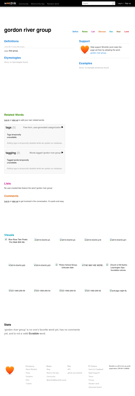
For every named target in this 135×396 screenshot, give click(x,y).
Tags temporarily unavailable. (14, 135)
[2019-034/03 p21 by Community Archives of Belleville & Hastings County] (118, 239)
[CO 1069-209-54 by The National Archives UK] (42, 290)
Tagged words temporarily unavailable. (18, 161)
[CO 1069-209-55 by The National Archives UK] (17, 290)
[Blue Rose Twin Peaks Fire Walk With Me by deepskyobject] (17, 240)
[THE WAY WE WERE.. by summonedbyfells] (93, 264)
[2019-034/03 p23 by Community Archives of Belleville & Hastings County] (42, 264)
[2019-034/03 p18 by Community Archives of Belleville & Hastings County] (93, 239)
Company (29, 366)
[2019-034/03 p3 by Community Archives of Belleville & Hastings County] (42, 239)
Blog (48, 369)
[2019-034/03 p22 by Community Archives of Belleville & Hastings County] (17, 264)
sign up (15, 120)
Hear (119, 31)
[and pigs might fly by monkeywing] (118, 290)
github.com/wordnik (75, 373)
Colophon (29, 376)
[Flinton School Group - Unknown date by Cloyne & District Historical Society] (67, 265)
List (93, 31)
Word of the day (37, 3)
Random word (53, 3)
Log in (6, 120)
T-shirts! (29, 383)
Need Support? (94, 373)
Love (126, 31)
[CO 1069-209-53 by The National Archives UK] (67, 290)
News (49, 366)
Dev (69, 366)
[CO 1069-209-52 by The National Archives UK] (93, 290)
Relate (85, 31)
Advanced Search (95, 387)
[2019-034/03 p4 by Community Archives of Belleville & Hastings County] (67, 239)
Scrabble (34, 333)
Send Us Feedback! (96, 369)
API (69, 369)
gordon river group (98, 52)
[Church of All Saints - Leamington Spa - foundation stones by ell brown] (118, 267)
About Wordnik (31, 369)
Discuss (102, 31)
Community (23, 3)
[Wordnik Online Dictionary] (10, 3)
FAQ (27, 380)
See (111, 31)
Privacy (91, 380)
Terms (91, 376)
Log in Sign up (124, 3)
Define (75, 31)
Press (28, 373)
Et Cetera (92, 366)
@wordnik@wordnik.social (56, 380)
